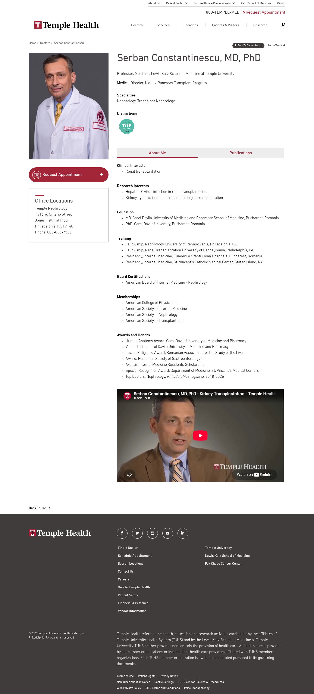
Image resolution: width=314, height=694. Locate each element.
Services (163, 25)
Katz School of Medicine (256, 3)
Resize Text (273, 45)
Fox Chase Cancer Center (223, 564)
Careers (124, 579)
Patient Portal (174, 3)
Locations (191, 25)
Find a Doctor (128, 548)
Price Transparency (197, 688)
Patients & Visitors (225, 25)
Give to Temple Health (134, 587)
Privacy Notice (169, 676)
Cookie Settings (164, 682)
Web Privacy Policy (129, 688)
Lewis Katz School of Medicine (227, 556)
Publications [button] (240, 153)
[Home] (68, 533)
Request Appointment (265, 12)
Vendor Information (132, 611)
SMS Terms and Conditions (162, 688)
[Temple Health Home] (66, 25)
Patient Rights (147, 676)
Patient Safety (128, 595)
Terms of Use (125, 676)
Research (260, 25)
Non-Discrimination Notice (133, 682)
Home (32, 43)
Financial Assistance (133, 603)
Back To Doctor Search (250, 45)
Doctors (137, 25)
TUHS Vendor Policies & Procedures (201, 682)
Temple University (218, 548)
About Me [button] (157, 153)
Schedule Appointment (135, 556)
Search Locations (131, 564)
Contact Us (126, 571)
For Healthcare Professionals (212, 3)
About (152, 3)
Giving (281, 3)
